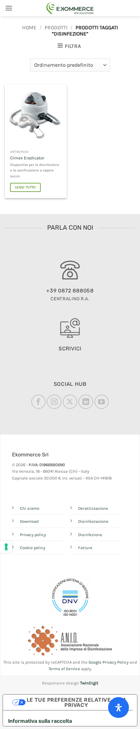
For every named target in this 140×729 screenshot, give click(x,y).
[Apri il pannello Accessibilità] (118, 707)
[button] (9, 8)
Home (29, 27)
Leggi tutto (25, 187)
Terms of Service (64, 668)
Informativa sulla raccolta (40, 721)
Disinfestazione (93, 521)
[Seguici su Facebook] (38, 402)
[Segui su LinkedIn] (85, 402)
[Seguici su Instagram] (54, 402)
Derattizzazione (93, 508)
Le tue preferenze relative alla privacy (77, 702)
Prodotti (56, 27)
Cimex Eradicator (27, 157)
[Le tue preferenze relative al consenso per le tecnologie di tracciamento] (6, 547)
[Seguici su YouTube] (101, 402)
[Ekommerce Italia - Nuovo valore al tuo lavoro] (70, 8)
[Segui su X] (70, 402)
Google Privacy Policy (109, 662)
